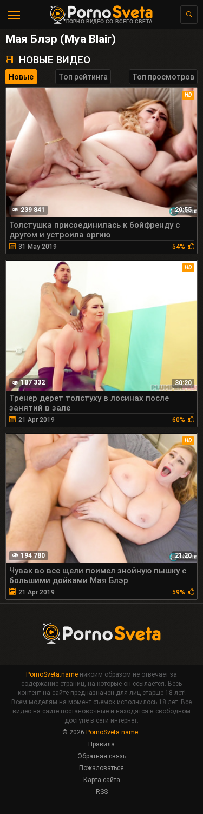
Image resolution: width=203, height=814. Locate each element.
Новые (21, 76)
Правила (101, 744)
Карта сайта (101, 780)
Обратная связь (101, 756)
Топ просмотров (163, 76)
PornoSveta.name (52, 674)
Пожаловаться (101, 768)
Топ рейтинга (83, 76)
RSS (102, 792)
